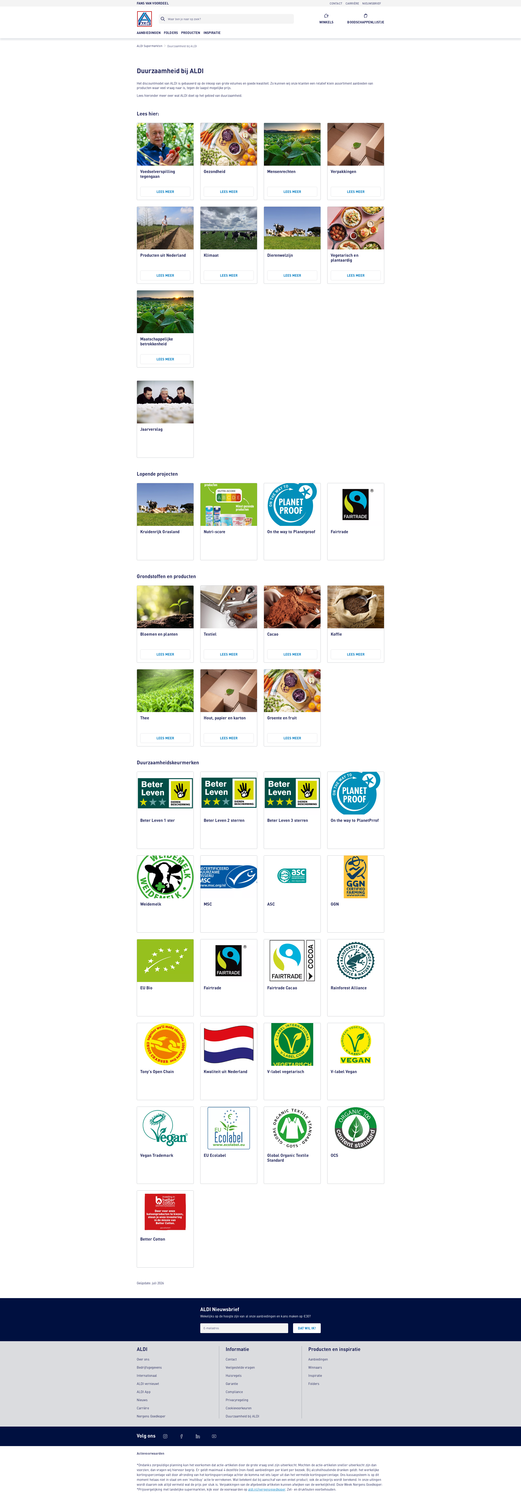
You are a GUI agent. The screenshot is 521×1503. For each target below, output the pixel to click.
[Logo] (144, 19)
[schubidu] (181, 1436)
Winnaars (315, 1367)
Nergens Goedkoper (151, 1416)
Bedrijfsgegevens (149, 1367)
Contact (231, 1359)
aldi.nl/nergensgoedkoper (266, 1489)
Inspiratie (315, 1375)
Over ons (143, 1359)
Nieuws (142, 1400)
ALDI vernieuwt (148, 1383)
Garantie (232, 1383)
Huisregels (234, 1375)
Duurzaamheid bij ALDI (242, 1416)
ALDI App (144, 1391)
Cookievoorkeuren (239, 1408)
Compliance (234, 1391)
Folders (314, 1383)
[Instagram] (165, 1436)
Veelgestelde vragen (240, 1367)
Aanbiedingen (318, 1359)
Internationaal (147, 1375)
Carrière (143, 1408)
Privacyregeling (237, 1400)
